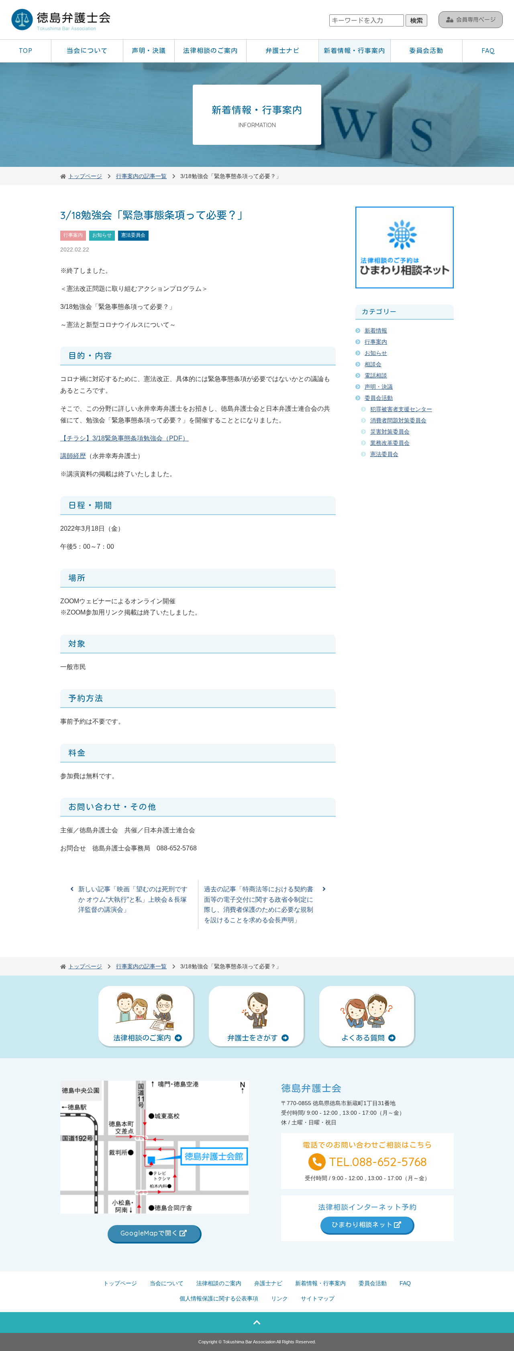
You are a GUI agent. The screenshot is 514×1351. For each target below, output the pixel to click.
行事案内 (73, 235)
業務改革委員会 (390, 443)
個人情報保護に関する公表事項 (218, 1298)
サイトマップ (318, 1298)
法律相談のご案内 (210, 51)
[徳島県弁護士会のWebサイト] (61, 20)
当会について (87, 51)
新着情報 (376, 330)
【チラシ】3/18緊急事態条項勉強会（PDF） (124, 438)
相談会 (373, 364)
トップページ (120, 1283)
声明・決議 (149, 51)
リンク (279, 1298)
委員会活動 (426, 51)
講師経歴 (73, 455)
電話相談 (376, 375)
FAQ (488, 51)
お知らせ (102, 235)
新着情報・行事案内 (354, 51)
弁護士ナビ (282, 51)
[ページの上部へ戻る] (257, 1322)
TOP (26, 51)
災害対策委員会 (390, 431)
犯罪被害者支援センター (401, 409)
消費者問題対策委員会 (398, 420)
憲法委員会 (133, 235)
